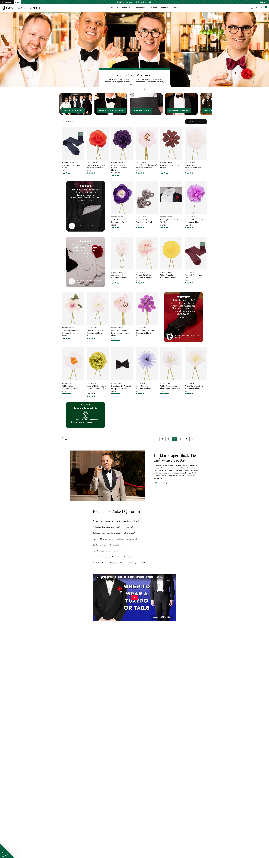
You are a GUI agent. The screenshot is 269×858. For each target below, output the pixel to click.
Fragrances (166, 8)
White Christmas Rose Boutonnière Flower (194, 387)
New (118, 8)
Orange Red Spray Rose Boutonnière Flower (96, 166)
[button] (7, 850)
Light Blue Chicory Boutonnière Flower (144, 387)
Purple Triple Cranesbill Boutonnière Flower (145, 331)
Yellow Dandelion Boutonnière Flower (168, 276)
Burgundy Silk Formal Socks (193, 276)
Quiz (111, 8)
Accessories (140, 8)
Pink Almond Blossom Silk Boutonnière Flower (146, 166)
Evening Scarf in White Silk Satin (169, 220)
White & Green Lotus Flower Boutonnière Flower (171, 387)
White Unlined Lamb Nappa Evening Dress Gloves (89, 281)
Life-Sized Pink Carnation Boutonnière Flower (195, 220)
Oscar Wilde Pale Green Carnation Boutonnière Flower (96, 388)
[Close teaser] (15, 855)
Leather (153, 8)
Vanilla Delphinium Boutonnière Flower (70, 331)
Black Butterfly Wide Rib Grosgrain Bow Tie (121, 387)
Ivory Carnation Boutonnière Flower (193, 166)
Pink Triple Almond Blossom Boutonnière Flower (120, 333)
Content (8, 2)
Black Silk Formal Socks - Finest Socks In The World (187, 336)
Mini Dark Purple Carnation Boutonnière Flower (120, 167)
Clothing (126, 8)
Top (67, 440)
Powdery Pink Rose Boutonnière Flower (144, 276)
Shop (17, 2)
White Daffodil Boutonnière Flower (70, 387)
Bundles (178, 8)
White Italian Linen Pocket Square (86, 226)
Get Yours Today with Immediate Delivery (84, 420)
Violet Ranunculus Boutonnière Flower (119, 220)
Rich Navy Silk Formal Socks (71, 166)
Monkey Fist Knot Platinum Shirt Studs (144, 220)
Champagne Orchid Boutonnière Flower (119, 276)
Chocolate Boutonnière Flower (169, 166)
